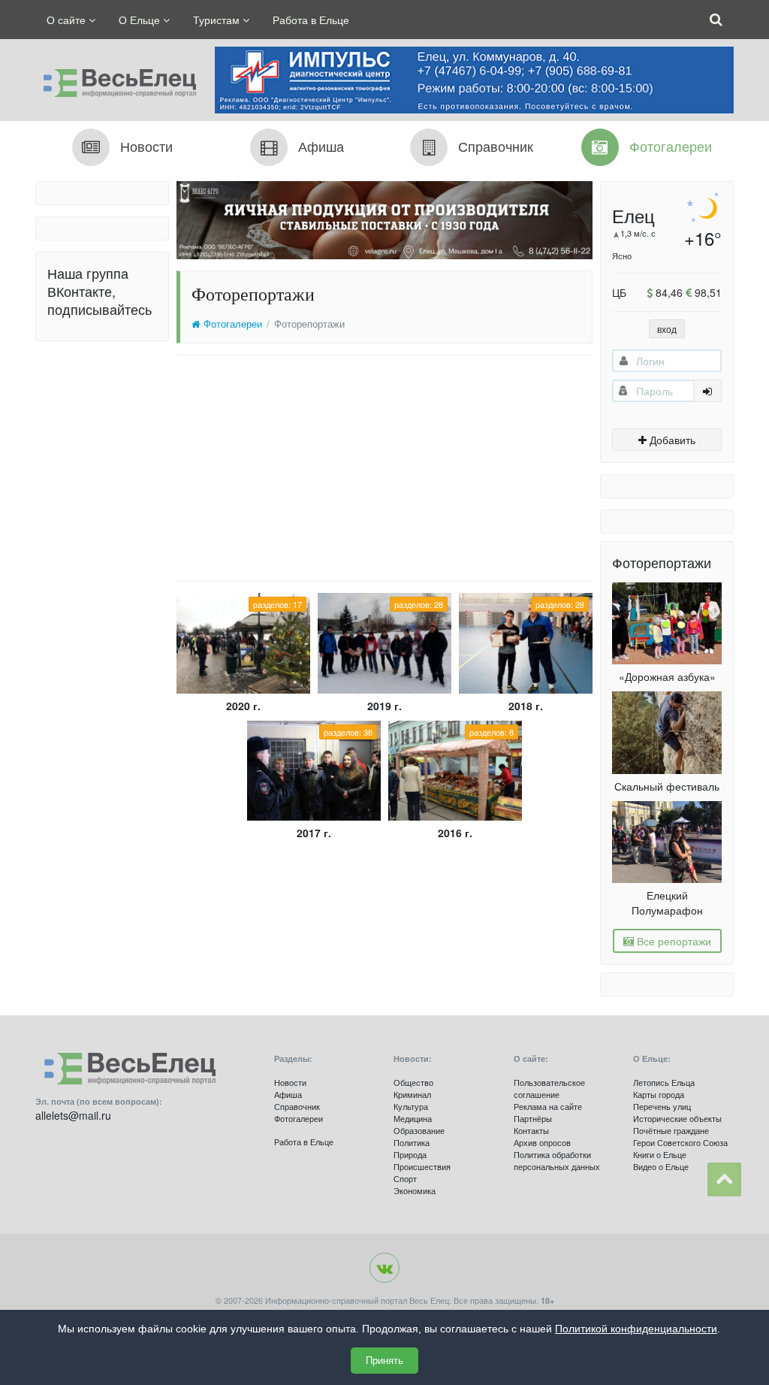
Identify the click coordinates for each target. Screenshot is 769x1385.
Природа (410, 1154)
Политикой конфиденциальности (636, 1329)
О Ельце (141, 19)
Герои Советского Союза (680, 1142)
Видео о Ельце (661, 1166)
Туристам (218, 19)
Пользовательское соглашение (549, 1088)
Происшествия (422, 1166)
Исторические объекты (677, 1118)
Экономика (415, 1190)
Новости (290, 1082)
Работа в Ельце (311, 19)
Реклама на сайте (548, 1106)
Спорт (405, 1178)
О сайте (68, 19)
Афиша (288, 1094)
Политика (412, 1142)
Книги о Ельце (659, 1154)
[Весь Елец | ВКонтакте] (384, 1268)
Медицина (413, 1118)
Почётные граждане (671, 1130)
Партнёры (533, 1118)
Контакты (531, 1130)
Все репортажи (672, 940)
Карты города (658, 1094)
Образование (419, 1130)
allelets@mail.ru (73, 1115)
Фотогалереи (231, 324)
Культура (411, 1106)
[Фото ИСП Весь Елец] (115, 79)
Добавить (671, 439)
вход (667, 328)
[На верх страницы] (724, 1179)
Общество (413, 1082)
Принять (384, 1360)
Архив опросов (542, 1142)
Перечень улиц (662, 1106)
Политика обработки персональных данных (557, 1160)
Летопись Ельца (664, 1082)
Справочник (297, 1106)
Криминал (412, 1094)
